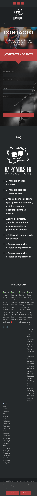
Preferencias (30, 485)
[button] (18, 182)
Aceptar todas (12, 493)
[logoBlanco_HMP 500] (18, 147)
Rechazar (26, 493)
